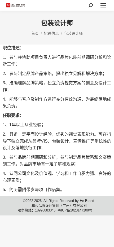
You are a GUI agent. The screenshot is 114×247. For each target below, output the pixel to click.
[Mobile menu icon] (103, 5)
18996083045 (45, 210)
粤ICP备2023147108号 (75, 210)
